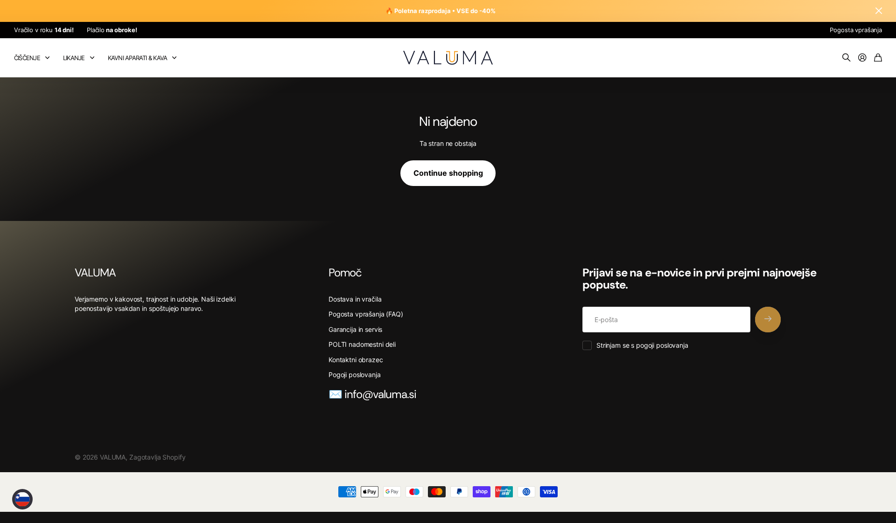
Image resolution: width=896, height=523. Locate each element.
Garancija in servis (355, 329)
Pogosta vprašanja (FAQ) (366, 314)
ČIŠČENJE (27, 58)
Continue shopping (448, 173)
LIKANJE (74, 58)
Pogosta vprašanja (856, 30)
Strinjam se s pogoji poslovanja (642, 345)
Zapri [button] (878, 11)
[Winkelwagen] (878, 58)
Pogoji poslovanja (355, 374)
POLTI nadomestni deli (362, 344)
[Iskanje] (846, 58)
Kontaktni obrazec (356, 360)
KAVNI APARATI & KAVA (137, 58)
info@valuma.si (380, 394)
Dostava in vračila (355, 299)
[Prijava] (862, 58)
